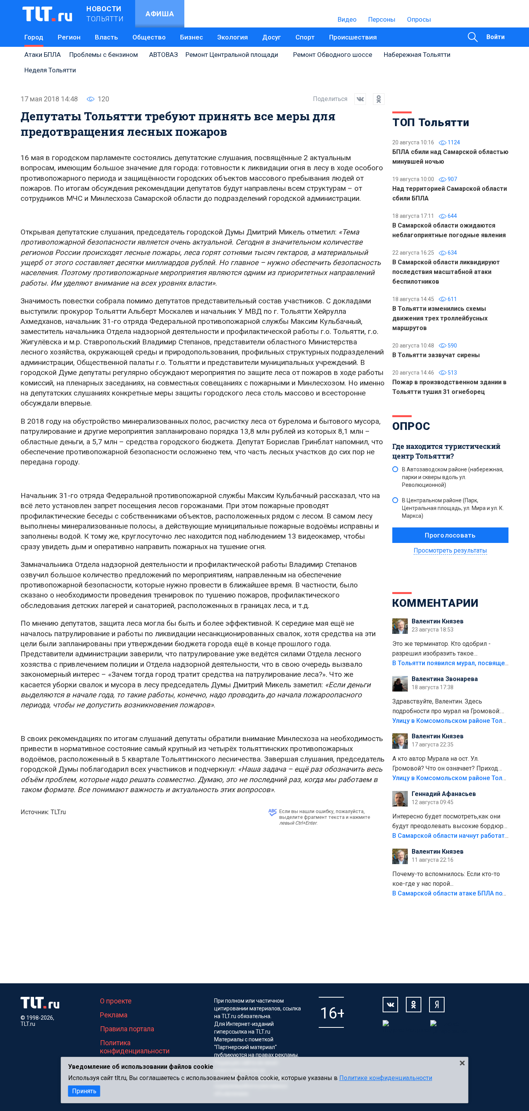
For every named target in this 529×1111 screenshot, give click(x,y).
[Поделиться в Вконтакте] (356, 99)
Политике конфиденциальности (385, 1078)
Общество (149, 37)
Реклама (113, 1015)
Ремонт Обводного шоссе (332, 54)
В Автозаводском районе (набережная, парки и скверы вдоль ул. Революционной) (452, 477)
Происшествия (353, 37)
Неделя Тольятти (50, 70)
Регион (69, 37)
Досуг (271, 37)
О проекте (116, 1001)
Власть (106, 37)
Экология (232, 37)
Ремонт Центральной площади (231, 54)
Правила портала (127, 1029)
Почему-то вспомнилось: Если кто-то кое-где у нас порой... (446, 878)
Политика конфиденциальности (135, 1047)
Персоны (381, 19)
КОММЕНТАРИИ (435, 603)
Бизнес (191, 37)
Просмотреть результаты (450, 550)
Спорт (305, 37)
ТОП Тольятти (430, 122)
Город (33, 37)
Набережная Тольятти (417, 54)
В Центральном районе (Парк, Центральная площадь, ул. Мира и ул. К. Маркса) (453, 508)
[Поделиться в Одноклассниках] (375, 99)
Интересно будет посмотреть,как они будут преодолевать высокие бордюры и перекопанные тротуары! (450, 822)
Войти (495, 37)
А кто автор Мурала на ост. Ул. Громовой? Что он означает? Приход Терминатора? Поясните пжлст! (445, 764)
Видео (347, 19)
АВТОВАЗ (163, 54)
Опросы (419, 19)
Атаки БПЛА (42, 54)
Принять (84, 1091)
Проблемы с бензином (103, 54)
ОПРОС (411, 426)
